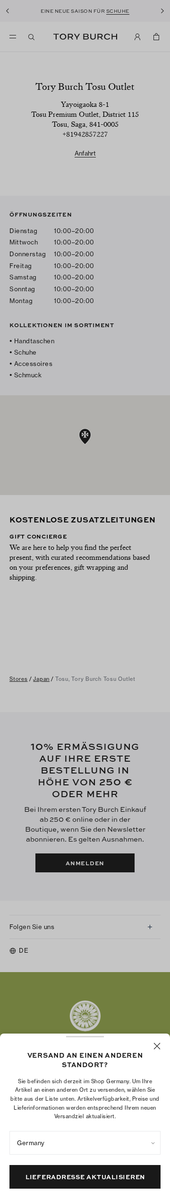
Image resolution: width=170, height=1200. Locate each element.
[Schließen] (157, 1046)
